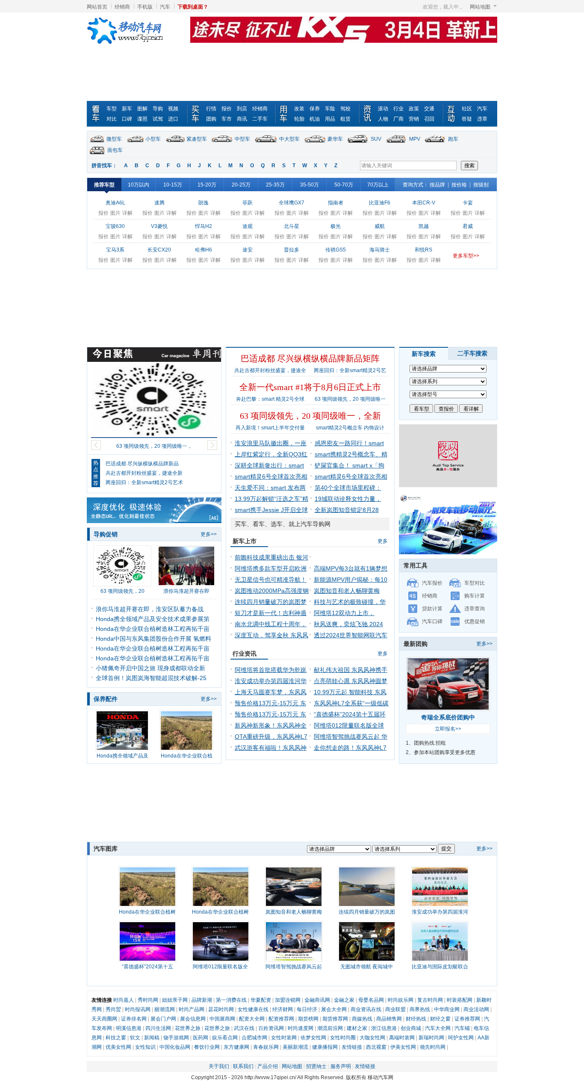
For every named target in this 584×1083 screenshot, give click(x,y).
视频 (173, 109)
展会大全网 (334, 1009)
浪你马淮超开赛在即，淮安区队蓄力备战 (150, 609)
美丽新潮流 (295, 1047)
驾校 (345, 109)
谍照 (142, 119)
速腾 (159, 203)
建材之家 (357, 1028)
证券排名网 (134, 1019)
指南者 (335, 203)
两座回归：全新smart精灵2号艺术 (144, 482)
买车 (197, 114)
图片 (115, 213)
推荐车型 (104, 185)
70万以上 (378, 185)
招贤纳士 (316, 1066)
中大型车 (289, 139)
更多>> (209, 534)
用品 (330, 119)
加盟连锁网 (288, 1000)
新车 (127, 109)
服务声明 (340, 1066)
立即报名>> (448, 729)
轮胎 (299, 119)
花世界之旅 (188, 1028)
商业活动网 (476, 1009)
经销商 (122, 7)
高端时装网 (402, 1038)
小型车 (153, 139)
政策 (414, 109)
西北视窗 (376, 1047)
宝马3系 (115, 250)
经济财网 (282, 1009)
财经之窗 (440, 1019)
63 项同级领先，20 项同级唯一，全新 (310, 415)
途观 (247, 226)
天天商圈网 (104, 1019)
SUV (376, 139)
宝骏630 (115, 226)
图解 (142, 109)
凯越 (424, 226)
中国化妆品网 (174, 1047)
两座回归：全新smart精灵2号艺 (350, 370)
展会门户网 (163, 1019)
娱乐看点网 (225, 1038)
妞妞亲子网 (175, 1000)
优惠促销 (474, 621)
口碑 (127, 119)
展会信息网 (193, 1019)
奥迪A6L (115, 203)
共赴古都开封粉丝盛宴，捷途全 (270, 370)
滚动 (383, 109)
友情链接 (352, 1047)
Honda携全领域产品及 (122, 756)
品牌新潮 (202, 1000)
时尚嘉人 (123, 1000)
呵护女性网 (461, 1038)
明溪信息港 (129, 1028)
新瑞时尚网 (431, 1038)
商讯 (242, 119)
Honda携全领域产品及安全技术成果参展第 (152, 618)
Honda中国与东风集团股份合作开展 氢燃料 (153, 638)
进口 (173, 119)
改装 (299, 109)
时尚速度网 (300, 1028)
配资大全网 (252, 1019)
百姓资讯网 (271, 1028)
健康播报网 (325, 1047)
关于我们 (219, 1066)
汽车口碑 (432, 621)
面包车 (115, 150)
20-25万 (241, 185)
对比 (111, 119)
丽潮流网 (164, 1009)
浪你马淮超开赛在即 (186, 591)
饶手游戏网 (176, 1038)
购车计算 (474, 596)
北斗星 (291, 226)
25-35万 (275, 185)
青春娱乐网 (266, 1047)
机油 (315, 119)
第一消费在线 (231, 1000)
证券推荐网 (467, 1019)
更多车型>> (466, 256)
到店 (242, 109)
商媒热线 (362, 1019)
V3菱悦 (159, 226)
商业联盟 (395, 1009)
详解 (127, 213)
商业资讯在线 (366, 1009)
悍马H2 (203, 226)
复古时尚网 (430, 1000)
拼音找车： (104, 166)
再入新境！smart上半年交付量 (270, 428)
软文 (135, 1038)
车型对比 (474, 583)
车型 (111, 109)
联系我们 (243, 1066)
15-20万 (207, 185)
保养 (315, 109)
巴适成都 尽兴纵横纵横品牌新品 (142, 464)
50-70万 (343, 185)
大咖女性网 (372, 1038)
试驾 (158, 119)
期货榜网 (308, 1019)
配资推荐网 (281, 1019)
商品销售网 (389, 1019)
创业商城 (411, 1028)
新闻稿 (151, 1038)
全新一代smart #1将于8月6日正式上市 (310, 387)
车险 (330, 109)
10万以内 (138, 185)
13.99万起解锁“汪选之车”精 (271, 498)
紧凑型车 (196, 139)
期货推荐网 (335, 1019)
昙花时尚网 (221, 1009)
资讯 (369, 114)
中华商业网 (447, 1009)
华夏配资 (261, 1000)
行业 (398, 109)
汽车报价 (432, 583)
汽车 (165, 7)
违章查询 (474, 609)
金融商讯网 (317, 1000)
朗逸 (203, 203)
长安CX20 (159, 250)
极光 (335, 226)
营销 (414, 119)
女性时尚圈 (343, 1038)
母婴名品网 (371, 1000)
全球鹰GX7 (291, 203)
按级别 (481, 185)
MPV (414, 139)
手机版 (145, 7)
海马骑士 (379, 250)
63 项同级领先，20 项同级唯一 (350, 399)
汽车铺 (462, 1028)
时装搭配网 (459, 1000)
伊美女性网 (403, 1047)
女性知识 (145, 1047)
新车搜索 (424, 353)
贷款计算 (432, 609)
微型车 (114, 139)
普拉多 (291, 250)
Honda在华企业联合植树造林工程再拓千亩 (152, 628)
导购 (158, 109)
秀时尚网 (148, 1000)
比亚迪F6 (379, 203)
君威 (468, 226)
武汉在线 (244, 1028)
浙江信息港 (384, 1028)
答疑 (467, 119)
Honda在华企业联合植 (186, 756)
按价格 (459, 185)
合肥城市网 (254, 1038)
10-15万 (172, 185)
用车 (285, 114)
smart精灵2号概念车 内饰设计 (350, 428)
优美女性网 (118, 1047)
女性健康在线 (253, 1009)
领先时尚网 (432, 1047)
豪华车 (335, 139)
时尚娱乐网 (400, 1000)
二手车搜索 (472, 353)
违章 (482, 119)
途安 (247, 250)
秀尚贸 (113, 1009)
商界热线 (420, 1009)
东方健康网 (236, 1047)
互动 (452, 114)
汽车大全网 (438, 1028)
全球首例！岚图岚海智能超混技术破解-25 (151, 678)
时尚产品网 (191, 1009)
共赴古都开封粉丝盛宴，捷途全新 (144, 473)
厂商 (398, 119)
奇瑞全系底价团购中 (448, 717)
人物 (383, 119)
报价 (226, 109)
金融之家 (344, 1000)
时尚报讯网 (137, 1009)
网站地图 (480, 7)
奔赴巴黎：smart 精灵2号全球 (270, 399)
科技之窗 (116, 1038)
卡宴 (468, 203)
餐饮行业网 (207, 1047)
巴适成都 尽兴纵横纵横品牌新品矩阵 (310, 358)
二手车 (260, 119)
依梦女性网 (313, 1038)
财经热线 (416, 1019)
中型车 (242, 139)
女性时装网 (284, 1038)
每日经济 (307, 1009)
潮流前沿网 (330, 1028)
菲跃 (247, 203)
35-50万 (309, 185)
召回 (429, 119)
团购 (211, 119)
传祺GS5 (335, 250)
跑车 (453, 139)
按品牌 (437, 185)
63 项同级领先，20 (122, 591)
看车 (97, 114)
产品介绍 (267, 1066)
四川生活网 (158, 1028)
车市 (226, 119)
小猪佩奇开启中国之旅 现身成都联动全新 (150, 668)
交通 (429, 109)
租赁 (345, 119)
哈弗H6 (203, 250)
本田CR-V (423, 203)
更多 (383, 541)
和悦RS (423, 250)
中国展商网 (222, 1019)
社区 (467, 109)
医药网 (200, 1038)
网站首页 (97, 7)
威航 (380, 226)
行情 (211, 109)
